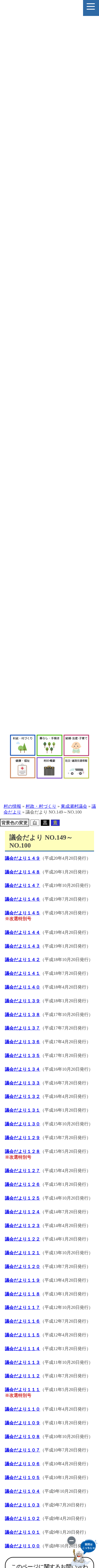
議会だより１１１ (22, 1389)
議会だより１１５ (22, 1335)
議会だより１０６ (22, 1463)
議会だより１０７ (22, 1450)
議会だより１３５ (22, 1055)
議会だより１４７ (22, 885)
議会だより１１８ (22, 1294)
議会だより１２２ (22, 1239)
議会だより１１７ (22, 1307)
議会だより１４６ (22, 899)
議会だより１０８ (22, 1436)
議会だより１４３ (22, 946)
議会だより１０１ (22, 1532)
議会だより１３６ (22, 1041)
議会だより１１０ (22, 1409)
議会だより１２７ (22, 1170)
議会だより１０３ (22, 1505)
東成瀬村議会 (74, 806)
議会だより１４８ (22, 872)
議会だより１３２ (22, 1096)
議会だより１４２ (22, 959)
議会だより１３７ (22, 1028)
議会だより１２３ (22, 1225)
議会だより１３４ (22, 1069)
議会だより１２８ (22, 1151)
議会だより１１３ (22, 1362)
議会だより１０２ (22, 1518)
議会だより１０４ (22, 1491)
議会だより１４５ (22, 913)
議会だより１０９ (22, 1422)
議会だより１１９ (22, 1280)
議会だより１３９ (22, 1000)
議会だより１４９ (22, 858)
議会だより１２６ (22, 1184)
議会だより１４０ (22, 987)
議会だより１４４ (22, 932)
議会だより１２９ (22, 1137)
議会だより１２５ (22, 1198)
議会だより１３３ (22, 1083)
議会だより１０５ (22, 1477)
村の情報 (12, 806)
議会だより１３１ (22, 1110)
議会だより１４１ (22, 973)
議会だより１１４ (22, 1348)
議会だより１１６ (22, 1321)
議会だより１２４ (22, 1211)
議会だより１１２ (22, 1375)
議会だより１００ (22, 1546)
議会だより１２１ (22, 1252)
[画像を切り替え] (71, 1540)
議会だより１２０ (22, 1266)
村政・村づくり (41, 806)
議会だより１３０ (22, 1124)
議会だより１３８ (22, 1014)
